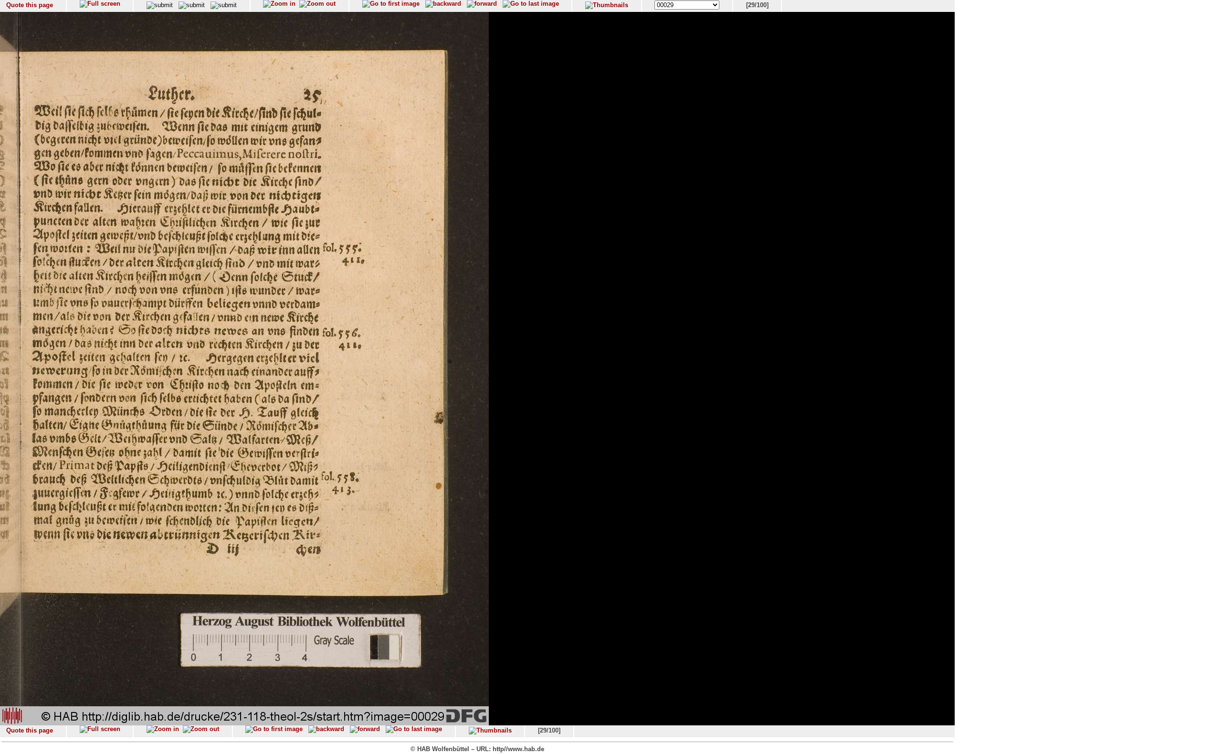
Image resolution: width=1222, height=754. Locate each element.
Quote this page (29, 5)
